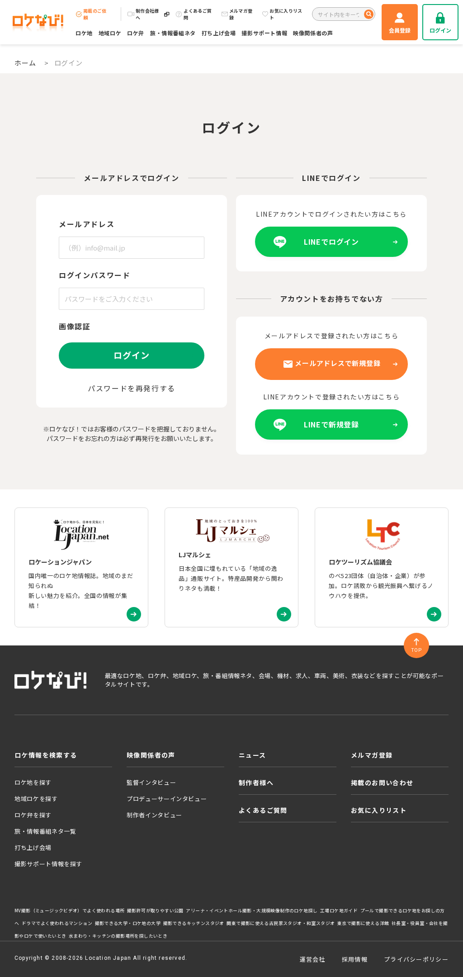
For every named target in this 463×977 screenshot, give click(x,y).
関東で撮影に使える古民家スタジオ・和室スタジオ (281, 923)
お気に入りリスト (285, 14)
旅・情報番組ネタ (173, 33)
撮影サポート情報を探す (48, 863)
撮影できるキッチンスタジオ (193, 923)
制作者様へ (256, 782)
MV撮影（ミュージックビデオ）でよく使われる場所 (69, 910)
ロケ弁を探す (33, 815)
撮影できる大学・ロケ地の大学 (128, 923)
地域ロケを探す (36, 798)
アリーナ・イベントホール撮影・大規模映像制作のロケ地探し (251, 910)
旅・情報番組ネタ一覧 (45, 831)
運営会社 (313, 959)
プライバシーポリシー (416, 959)
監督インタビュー (151, 782)
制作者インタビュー (154, 815)
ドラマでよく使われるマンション (57, 923)
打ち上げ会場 (219, 33)
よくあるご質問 (198, 14)
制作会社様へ (147, 14)
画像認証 (74, 326)
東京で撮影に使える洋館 (363, 923)
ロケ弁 (135, 33)
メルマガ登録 (241, 14)
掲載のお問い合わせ (382, 782)
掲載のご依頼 (95, 14)
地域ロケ (110, 33)
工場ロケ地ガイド (339, 910)
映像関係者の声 (313, 33)
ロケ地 (84, 33)
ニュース (252, 754)
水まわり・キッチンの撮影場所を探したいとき (118, 936)
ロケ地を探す (33, 782)
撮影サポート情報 (264, 33)
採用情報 (355, 959)
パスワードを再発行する (131, 388)
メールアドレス (86, 223)
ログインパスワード (94, 275)
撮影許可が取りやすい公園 (155, 910)
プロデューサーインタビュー (167, 798)
